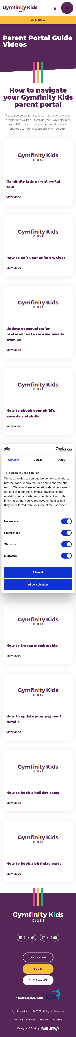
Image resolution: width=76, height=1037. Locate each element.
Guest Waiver (38, 980)
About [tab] (62, 459)
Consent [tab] (13, 459)
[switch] (66, 533)
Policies (44, 1019)
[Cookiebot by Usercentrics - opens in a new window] (55, 449)
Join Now (38, 20)
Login (38, 968)
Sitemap (57, 1019)
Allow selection (38, 584)
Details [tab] (38, 459)
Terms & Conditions (25, 1019)
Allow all (38, 572)
